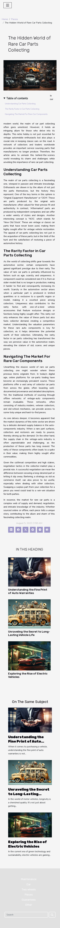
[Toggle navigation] (7, 5)
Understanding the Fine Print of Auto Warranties (27, 591)
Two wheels (29, 889)
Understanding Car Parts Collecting (20, 103)
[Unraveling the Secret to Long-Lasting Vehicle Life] (29, 613)
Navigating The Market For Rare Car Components (26, 114)
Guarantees (29, 899)
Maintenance (28, 879)
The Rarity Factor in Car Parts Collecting (22, 109)
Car (29, 884)
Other (28, 904)
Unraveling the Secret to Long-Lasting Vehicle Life (29, 633)
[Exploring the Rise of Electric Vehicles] (29, 655)
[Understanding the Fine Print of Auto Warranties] (29, 572)
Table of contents (17, 98)
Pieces (14, 19)
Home (5, 19)
